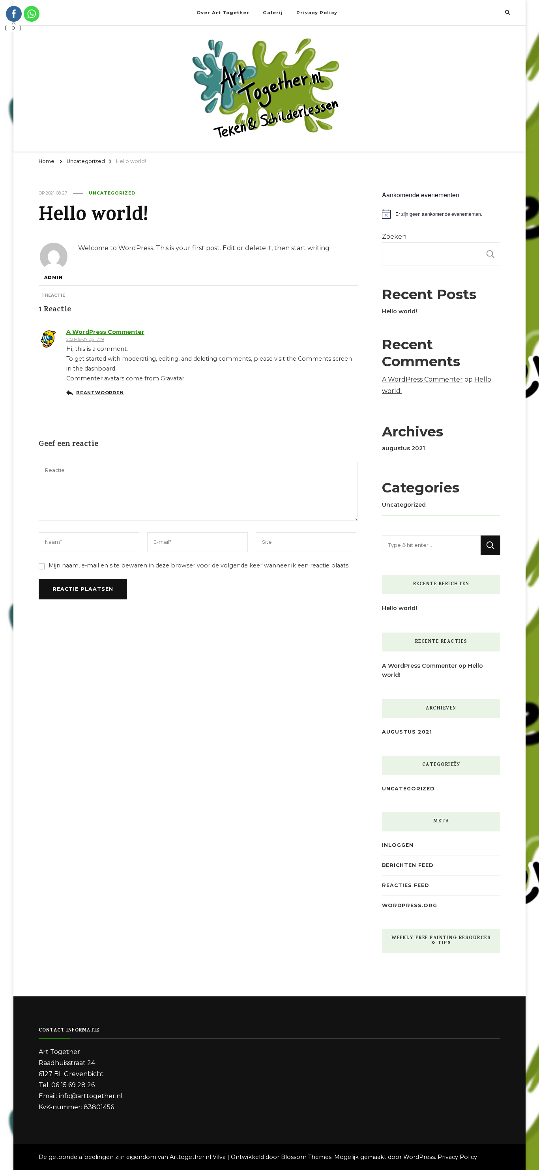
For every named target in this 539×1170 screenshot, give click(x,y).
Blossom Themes (306, 1157)
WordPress (419, 1157)
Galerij (273, 12)
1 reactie (53, 295)
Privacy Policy (316, 12)
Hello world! (399, 311)
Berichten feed (407, 865)
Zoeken (394, 236)
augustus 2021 (403, 448)
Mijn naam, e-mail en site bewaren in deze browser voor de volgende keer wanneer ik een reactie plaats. (199, 565)
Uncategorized (112, 193)
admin (53, 277)
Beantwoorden (100, 392)
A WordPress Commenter (105, 331)
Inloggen (398, 845)
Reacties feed (405, 885)
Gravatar (172, 378)
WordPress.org (409, 905)
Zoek (490, 254)
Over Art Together (223, 12)
